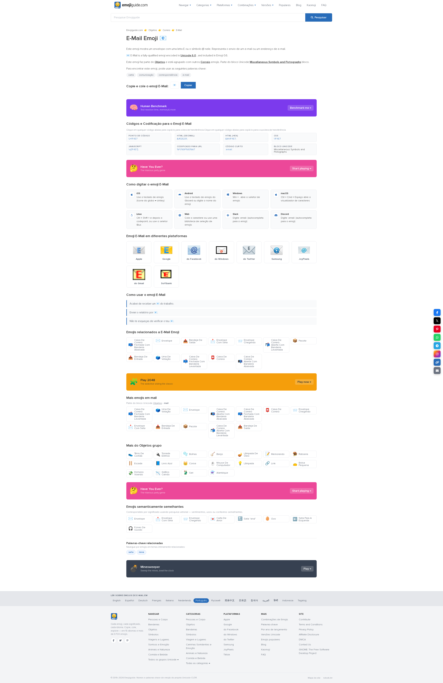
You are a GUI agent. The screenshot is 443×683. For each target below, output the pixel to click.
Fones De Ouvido (136, 528)
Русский (215, 600)
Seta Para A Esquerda (302, 519)
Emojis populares (270, 639)
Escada (135, 463)
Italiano (170, 600)
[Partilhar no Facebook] (437, 312)
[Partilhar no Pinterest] (437, 329)
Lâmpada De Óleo (248, 454)
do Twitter (229, 639)
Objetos (152, 30)
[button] (148, 137)
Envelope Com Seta (219, 341)
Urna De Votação (163, 358)
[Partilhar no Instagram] (437, 353)
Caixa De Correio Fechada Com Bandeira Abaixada (139, 345)
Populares (285, 5)
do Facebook (231, 629)
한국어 (254, 600)
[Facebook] (113, 640)
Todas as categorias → (198, 663)
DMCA (302, 639)
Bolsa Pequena (301, 464)
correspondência (168, 74)
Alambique (219, 472)
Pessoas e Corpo (158, 619)
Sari (188, 472)
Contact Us (305, 644)
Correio (166, 30)
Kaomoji (311, 5)
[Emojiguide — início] (114, 616)
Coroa (189, 463)
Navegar (185, 5)
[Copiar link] (437, 362)
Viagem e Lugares (196, 639)
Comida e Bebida (158, 654)
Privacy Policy (306, 629)
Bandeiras (153, 624)
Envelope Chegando (247, 341)
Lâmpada (246, 463)
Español (129, 600)
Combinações (247, 5)
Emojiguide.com (134, 30)
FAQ (323, 5)
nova (141, 552)
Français (156, 600)
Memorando (274, 454)
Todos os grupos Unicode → (163, 659)
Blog (298, 5)
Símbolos (153, 634)
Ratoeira (300, 454)
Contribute (304, 619)
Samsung (229, 644)
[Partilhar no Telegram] (437, 345)
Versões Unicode (270, 634)
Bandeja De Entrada (137, 358)
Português (201, 600)
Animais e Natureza (159, 649)
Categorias (203, 5)
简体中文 (229, 600)
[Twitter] (120, 640)
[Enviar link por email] (437, 370)
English (117, 600)
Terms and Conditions (311, 624)
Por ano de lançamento (274, 629)
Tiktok (227, 654)
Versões (267, 5)
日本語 (242, 600)
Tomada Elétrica (163, 454)
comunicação (146, 74)
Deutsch (143, 600)
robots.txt (327, 678)
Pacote (299, 340)
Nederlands (184, 600)
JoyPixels (229, 649)
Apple (227, 619)
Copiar (188, 85)
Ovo (270, 518)
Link (270, 463)
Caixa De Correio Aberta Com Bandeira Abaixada (247, 361)
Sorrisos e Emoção (158, 644)
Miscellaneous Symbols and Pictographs (289, 150)
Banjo (216, 454)
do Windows (230, 634)
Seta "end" (247, 518)
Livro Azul (164, 463)
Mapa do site (314, 678)
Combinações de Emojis (274, 619)
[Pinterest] (127, 640)
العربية (266, 600)
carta (131, 74)
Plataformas (224, 5)
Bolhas (190, 454)
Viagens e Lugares (158, 639)
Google (228, 624)
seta (131, 552)
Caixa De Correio (218, 358)
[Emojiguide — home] (131, 5)
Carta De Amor (218, 519)
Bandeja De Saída (192, 341)
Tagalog (302, 600)
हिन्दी (276, 600)
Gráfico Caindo (163, 473)
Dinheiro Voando (136, 473)
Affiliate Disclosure (309, 634)
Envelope (164, 340)
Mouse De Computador (220, 464)
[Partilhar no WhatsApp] (437, 337)
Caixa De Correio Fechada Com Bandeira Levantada (194, 361)
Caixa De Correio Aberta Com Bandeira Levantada (274, 345)
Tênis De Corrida (136, 454)
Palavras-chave (269, 624)
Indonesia (287, 600)
